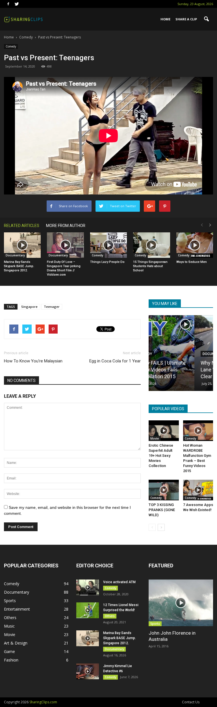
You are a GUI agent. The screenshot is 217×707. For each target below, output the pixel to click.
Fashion (11, 660)
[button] (206, 19)
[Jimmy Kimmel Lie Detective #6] (87, 671)
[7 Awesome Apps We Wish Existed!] (198, 490)
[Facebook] (8, 4)
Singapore (29, 306)
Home (165, 19)
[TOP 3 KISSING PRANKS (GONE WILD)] (164, 490)
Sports (10, 600)
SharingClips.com (43, 702)
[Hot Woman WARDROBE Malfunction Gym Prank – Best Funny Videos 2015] (198, 430)
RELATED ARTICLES (21, 225)
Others (10, 617)
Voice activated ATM (119, 582)
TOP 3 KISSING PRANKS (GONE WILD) (162, 510)
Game (9, 651)
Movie (154, 438)
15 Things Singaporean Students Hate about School (150, 266)
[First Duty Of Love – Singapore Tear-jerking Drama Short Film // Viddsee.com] (65, 245)
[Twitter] (16, 4)
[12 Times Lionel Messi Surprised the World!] (87, 610)
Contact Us (190, 702)
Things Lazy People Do (107, 262)
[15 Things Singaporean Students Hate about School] (151, 245)
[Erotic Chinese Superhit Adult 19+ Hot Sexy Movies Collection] (164, 430)
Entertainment (17, 609)
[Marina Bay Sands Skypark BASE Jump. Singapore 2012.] (22, 245)
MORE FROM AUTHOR (65, 225)
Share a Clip (186, 19)
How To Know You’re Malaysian (33, 361)
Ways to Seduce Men (191, 262)
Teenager (52, 306)
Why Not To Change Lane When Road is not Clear (180, 369)
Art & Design (15, 643)
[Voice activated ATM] (87, 587)
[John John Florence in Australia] (181, 603)
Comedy (11, 46)
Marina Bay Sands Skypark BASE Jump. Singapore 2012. (19, 266)
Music (9, 626)
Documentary (15, 255)
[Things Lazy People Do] (108, 245)
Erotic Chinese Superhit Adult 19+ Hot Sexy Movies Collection (161, 455)
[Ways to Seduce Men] (194, 245)
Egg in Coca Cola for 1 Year (115, 361)
